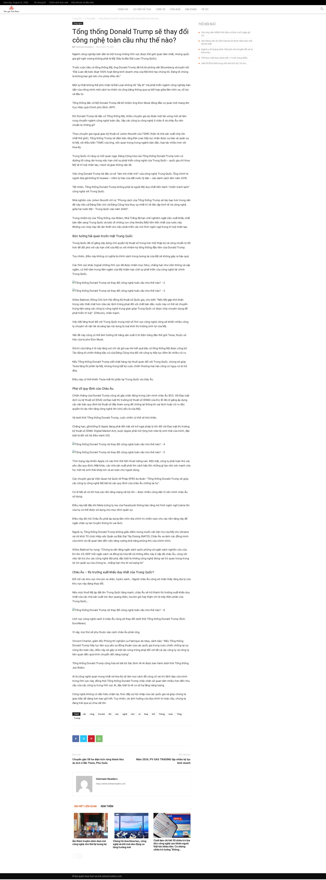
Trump (77, 718)
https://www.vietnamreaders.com (110, 784)
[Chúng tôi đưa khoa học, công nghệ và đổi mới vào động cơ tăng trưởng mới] (131, 825)
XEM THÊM (107, 806)
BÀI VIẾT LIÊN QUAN (85, 806)
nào (117, 714)
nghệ (124, 714)
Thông (162, 714)
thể (153, 714)
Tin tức (205, 9)
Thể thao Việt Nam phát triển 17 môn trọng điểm (224, 58)
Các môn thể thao (142, 9)
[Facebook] (75, 738)
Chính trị (160, 9)
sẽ (139, 714)
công (92, 714)
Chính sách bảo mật (58, 2)
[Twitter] (83, 738)
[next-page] (80, 856)
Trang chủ (77, 18)
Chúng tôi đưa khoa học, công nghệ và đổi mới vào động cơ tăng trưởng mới (129, 844)
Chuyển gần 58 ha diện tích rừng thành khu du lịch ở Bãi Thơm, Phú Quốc (98, 761)
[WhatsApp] (99, 738)
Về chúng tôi (40, 2)
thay (146, 714)
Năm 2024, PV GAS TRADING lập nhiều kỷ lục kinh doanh (163, 761)
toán (171, 714)
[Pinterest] (91, 738)
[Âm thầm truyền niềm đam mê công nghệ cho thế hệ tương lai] (90, 825)
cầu (84, 714)
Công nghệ (175, 9)
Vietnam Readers (84, 47)
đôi (109, 714)
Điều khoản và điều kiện (82, 2)
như (133, 714)
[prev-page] (74, 856)
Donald (101, 714)
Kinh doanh (190, 9)
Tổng (179, 714)
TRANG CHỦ (122, 9)
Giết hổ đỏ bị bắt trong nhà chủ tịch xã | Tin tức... (224, 63)
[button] (322, 9)
